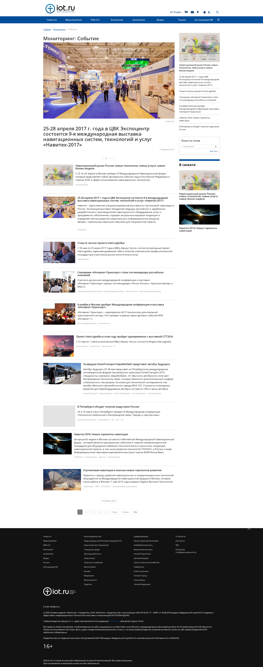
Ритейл (87, 571)
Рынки (182, 19)
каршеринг (103, 419)
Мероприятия (73, 19)
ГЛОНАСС (170, 121)
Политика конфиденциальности (185, 551)
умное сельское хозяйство (147, 562)
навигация (88, 486)
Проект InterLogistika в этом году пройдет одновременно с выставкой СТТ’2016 (124, 336)
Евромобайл (106, 393)
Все (135, 512)
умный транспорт (142, 553)
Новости (52, 19)
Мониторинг (90, 566)
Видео (160, 19)
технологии (131, 291)
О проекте (180, 536)
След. (114, 512)
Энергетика (89, 558)
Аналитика (138, 19)
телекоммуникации (86, 419)
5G (117, 419)
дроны (102, 457)
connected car (81, 184)
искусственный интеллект (146, 540)
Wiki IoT (95, 19)
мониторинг (82, 346)
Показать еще (109, 500)
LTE (122, 419)
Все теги (214, 151)
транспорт (107, 346)
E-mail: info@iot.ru (51, 606)
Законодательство (92, 536)
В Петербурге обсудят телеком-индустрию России (108, 406)
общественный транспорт (89, 291)
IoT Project (175, 12)
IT (115, 346)
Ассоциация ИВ (204, 19)
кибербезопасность (143, 545)
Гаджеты (88, 584)
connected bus (154, 393)
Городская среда (92, 549)
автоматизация (141, 558)
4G (112, 419)
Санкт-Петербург (122, 393)
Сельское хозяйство (93, 562)
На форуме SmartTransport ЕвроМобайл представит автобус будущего (126, 364)
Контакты (180, 540)
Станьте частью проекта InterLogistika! (100, 243)
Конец (125, 512)
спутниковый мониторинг (124, 486)
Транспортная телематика (96, 545)
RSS (177, 545)
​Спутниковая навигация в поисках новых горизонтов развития (122, 470)
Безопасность (90, 580)
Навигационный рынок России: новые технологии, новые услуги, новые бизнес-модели (120, 167)
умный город (140, 575)
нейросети (139, 566)
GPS (97, 486)
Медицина (89, 575)
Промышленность (92, 553)
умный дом (139, 580)
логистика (95, 346)
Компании (117, 19)
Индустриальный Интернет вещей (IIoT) (103, 540)
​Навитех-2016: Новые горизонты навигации (101, 434)
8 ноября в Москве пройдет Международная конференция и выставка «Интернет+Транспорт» (120, 306)
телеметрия (83, 259)
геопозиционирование (150, 291)
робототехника (141, 571)
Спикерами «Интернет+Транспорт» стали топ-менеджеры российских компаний (120, 273)
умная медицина (142, 584)
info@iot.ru (114, 621)
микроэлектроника (143, 549)
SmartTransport (90, 393)
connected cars (139, 393)
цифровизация (141, 536)
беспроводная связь (114, 291)
